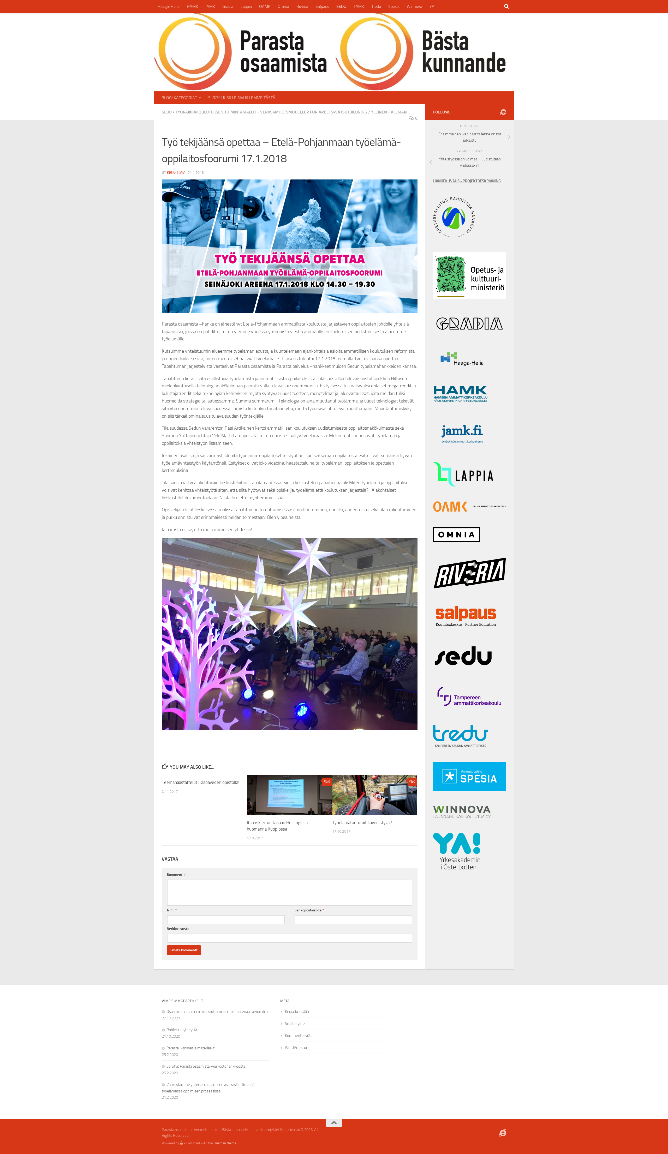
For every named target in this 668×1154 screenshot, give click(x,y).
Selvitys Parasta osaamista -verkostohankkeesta (205, 1066)
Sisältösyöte (295, 1023)
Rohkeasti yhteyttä (181, 1029)
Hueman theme (225, 1143)
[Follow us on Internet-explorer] (503, 112)
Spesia (393, 6)
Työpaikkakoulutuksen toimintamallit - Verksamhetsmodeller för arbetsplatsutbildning (271, 112)
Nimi (172, 910)
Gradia (227, 6)
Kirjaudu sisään (297, 1011)
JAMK (210, 6)
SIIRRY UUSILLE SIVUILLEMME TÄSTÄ (241, 97)
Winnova (414, 6)
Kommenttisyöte (299, 1035)
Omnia (283, 6)
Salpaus (322, 6)
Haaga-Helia (169, 6)
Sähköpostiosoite (309, 910)
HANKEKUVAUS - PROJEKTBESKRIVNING (467, 181)
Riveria (302, 6)
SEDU (341, 6)
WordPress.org (297, 1047)
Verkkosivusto (178, 929)
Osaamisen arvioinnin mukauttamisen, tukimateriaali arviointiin (217, 1011)
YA (432, 6)
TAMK (359, 6)
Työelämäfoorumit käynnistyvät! (362, 822)
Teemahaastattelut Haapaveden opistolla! (200, 782)
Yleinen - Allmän (389, 112)
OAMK (264, 6)
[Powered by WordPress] (181, 1143)
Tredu (376, 6)
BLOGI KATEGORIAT (179, 97)
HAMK (192, 6)
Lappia (246, 6)
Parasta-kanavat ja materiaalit (190, 1048)
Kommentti (177, 875)
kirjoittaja (176, 172)
